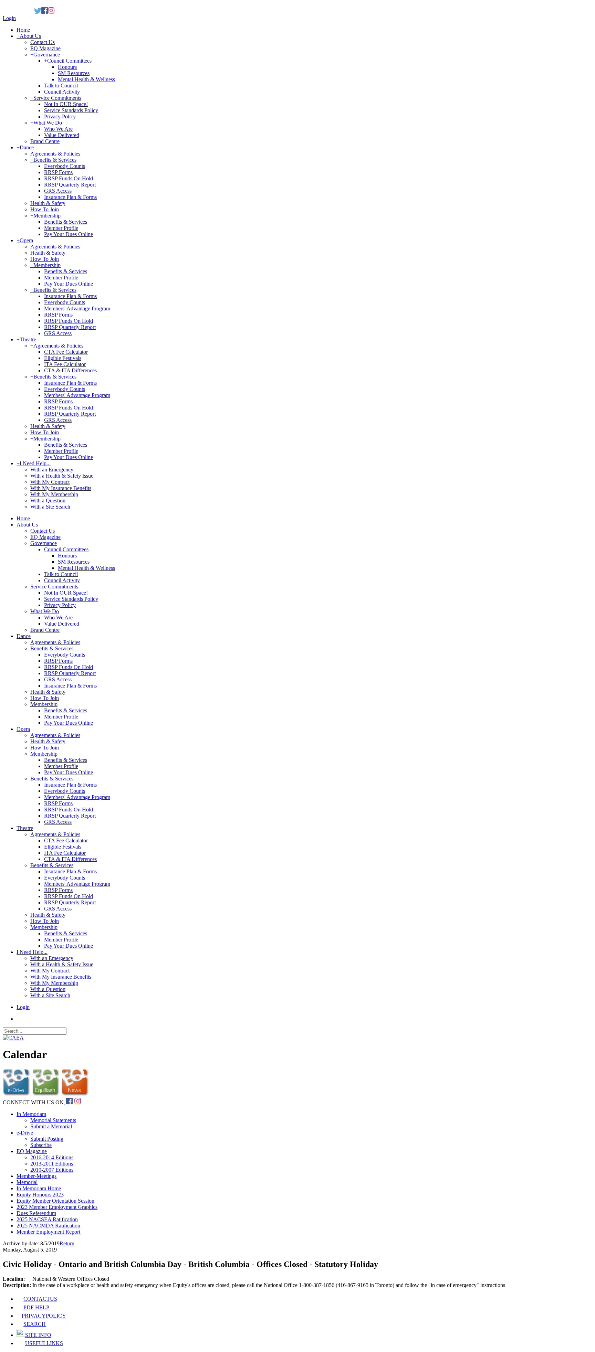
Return (67, 1243)
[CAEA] (13, 1038)
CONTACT (40, 1299)
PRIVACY (44, 1316)
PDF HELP (36, 1307)
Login (9, 18)
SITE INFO (38, 1335)
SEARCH (34, 1324)
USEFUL (44, 1343)
